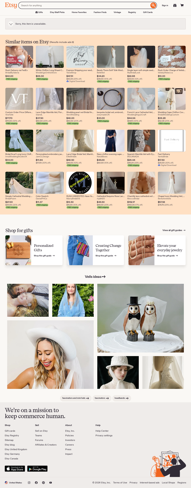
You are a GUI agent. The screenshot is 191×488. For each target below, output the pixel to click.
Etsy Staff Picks (57, 12)
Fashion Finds (100, 12)
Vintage (117, 12)
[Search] (153, 5)
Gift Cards (148, 12)
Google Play (37, 469)
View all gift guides (172, 230)
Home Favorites (79, 12)
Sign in (165, 5)
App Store (15, 469)
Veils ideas (93, 277)
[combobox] (84, 5)
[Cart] (182, 5)
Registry (132, 12)
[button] (13, 483)
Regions (181, 482)
